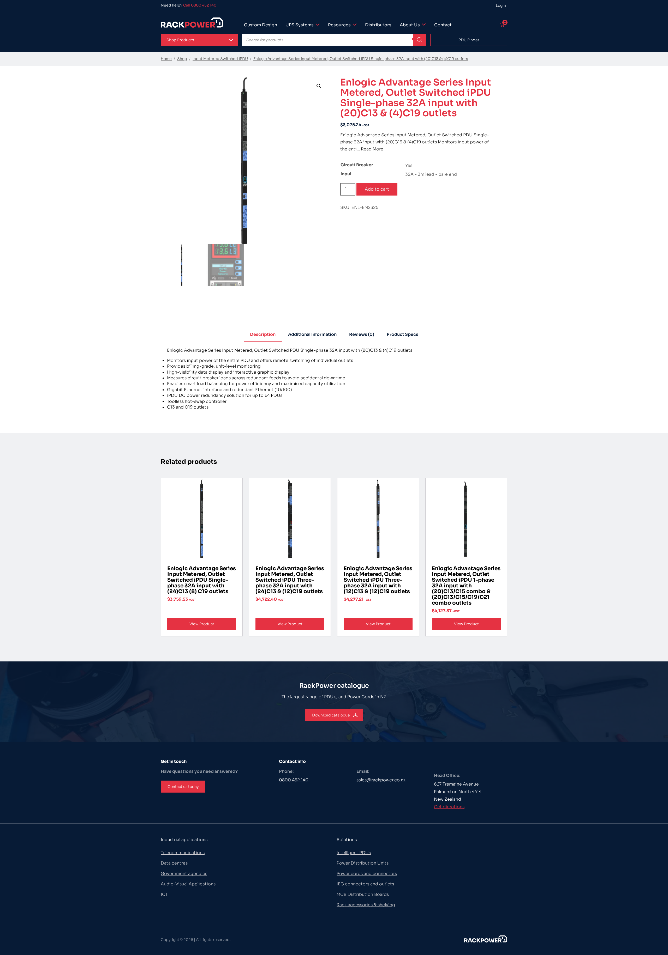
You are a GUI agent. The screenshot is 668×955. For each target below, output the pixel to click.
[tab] (263, 335)
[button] (199, 40)
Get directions (449, 807)
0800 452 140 (293, 780)
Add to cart (377, 189)
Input (346, 174)
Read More (372, 149)
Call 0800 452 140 (199, 5)
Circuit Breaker (357, 165)
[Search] (419, 40)
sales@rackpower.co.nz (380, 780)
